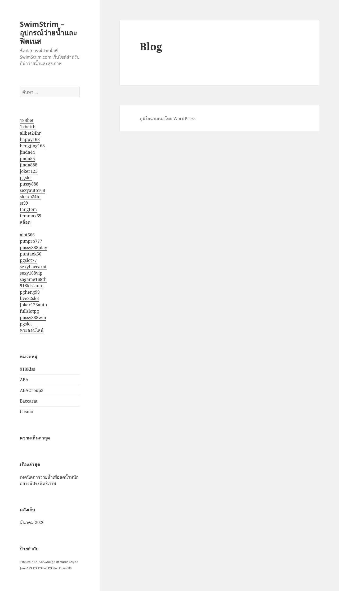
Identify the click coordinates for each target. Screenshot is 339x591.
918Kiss (27, 369)
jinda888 (28, 165)
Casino (26, 411)
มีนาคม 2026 (32, 522)
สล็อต (25, 222)
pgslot (26, 177)
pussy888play (33, 247)
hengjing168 (32, 146)
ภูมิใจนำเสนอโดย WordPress (167, 118)
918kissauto (31, 286)
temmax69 (30, 216)
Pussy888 (65, 568)
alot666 (27, 235)
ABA (24, 380)
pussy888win (33, 317)
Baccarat (29, 401)
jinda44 (27, 152)
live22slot (29, 298)
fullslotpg (29, 311)
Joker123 (26, 568)
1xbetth (27, 127)
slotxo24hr (30, 197)
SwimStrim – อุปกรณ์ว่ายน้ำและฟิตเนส (48, 32)
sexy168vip (31, 273)
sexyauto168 (32, 190)
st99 (24, 203)
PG (35, 568)
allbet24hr (30, 133)
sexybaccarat (33, 267)
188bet (27, 120)
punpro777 (31, 241)
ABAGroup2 (31, 390)
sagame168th (33, 279)
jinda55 (27, 158)
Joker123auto (33, 305)
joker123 (29, 171)
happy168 (30, 139)
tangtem (28, 209)
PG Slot (53, 568)
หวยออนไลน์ (31, 330)
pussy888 (29, 184)
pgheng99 (30, 292)
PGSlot (42, 568)
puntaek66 (30, 254)
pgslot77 (28, 260)
